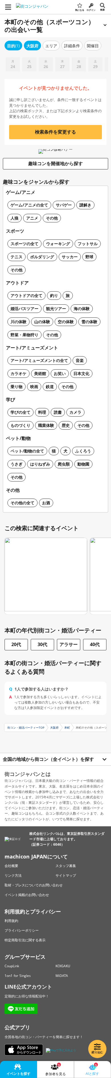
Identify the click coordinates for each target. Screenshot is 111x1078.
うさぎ (16, 464)
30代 (42, 644)
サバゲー (64, 205)
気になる (79, 9)
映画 (34, 386)
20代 (16, 644)
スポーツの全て (24, 243)
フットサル (88, 243)
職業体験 (46, 425)
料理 (42, 412)
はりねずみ (40, 464)
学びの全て (20, 412)
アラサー (68, 644)
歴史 (66, 425)
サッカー (70, 256)
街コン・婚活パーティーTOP (25, 727)
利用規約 (11, 920)
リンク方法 (13, 875)
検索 (102, 9)
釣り (54, 295)
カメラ (75, 412)
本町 (67, 727)
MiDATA (62, 975)
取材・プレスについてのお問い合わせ (34, 885)
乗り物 (16, 386)
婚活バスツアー (24, 308)
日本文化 (81, 373)
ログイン (91, 9)
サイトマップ (66, 875)
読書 (58, 412)
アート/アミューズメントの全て (39, 360)
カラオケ (18, 373)
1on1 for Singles (18, 975)
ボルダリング (42, 256)
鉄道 (50, 386)
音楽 (80, 360)
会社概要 (11, 865)
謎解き (85, 205)
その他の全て (22, 502)
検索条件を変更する (55, 132)
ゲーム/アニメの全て (29, 205)
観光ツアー (56, 308)
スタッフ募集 (66, 865)
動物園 (83, 464)
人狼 (14, 218)
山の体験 (42, 321)
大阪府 (54, 727)
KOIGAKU (63, 966)
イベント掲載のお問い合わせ (27, 894)
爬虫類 (64, 464)
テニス (16, 256)
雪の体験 (89, 321)
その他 (52, 218)
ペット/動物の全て (27, 451)
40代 (95, 644)
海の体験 (82, 308)
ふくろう (83, 451)
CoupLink (12, 966)
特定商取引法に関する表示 (25, 940)
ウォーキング (58, 243)
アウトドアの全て (26, 295)
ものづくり (20, 425)
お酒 (46, 502)
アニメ (32, 218)
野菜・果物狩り (24, 334)
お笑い (60, 373)
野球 (89, 256)
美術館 (40, 373)
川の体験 (18, 321)
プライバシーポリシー (22, 930)
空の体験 (66, 321)
